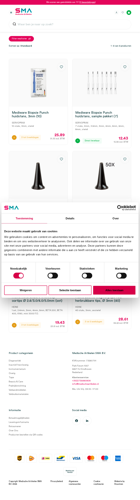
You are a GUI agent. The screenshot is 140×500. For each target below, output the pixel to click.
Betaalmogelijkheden (19, 418)
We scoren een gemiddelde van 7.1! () (71, 2)
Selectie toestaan (70, 290)
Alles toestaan (114, 290)
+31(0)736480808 (81, 381)
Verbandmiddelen (17, 390)
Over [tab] (115, 218)
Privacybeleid (56, 481)
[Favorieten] (122, 12)
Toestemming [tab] (24, 218)
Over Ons (13, 430)
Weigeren (26, 290)
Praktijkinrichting (17, 386)
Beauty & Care (16, 382)
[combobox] (70, 24)
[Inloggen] (116, 12)
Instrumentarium (17, 369)
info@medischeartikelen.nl (85, 384)
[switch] (53, 275)
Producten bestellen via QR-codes (26, 435)
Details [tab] (70, 218)
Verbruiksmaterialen (19, 394)
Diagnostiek (15, 361)
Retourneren (15, 426)
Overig (12, 373)
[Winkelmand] (129, 12)
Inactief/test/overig (18, 365)
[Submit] (14, 24)
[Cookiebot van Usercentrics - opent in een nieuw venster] (120, 207)
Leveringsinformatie (19, 422)
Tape (11, 377)
